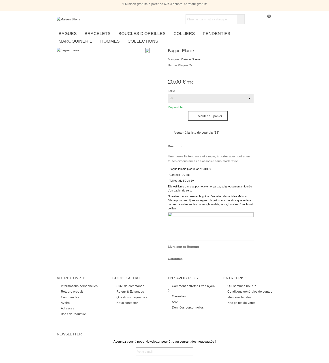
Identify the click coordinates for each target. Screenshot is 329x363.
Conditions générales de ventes (249, 291)
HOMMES (110, 41)
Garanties (179, 296)
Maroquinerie (75, 41)
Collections (143, 41)
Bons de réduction (74, 314)
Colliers (184, 33)
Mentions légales (239, 297)
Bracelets (98, 33)
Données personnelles (188, 307)
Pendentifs (216, 33)
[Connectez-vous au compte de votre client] (250, 19)
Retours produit (72, 291)
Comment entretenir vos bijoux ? (191, 288)
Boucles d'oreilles (142, 33)
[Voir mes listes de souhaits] (258, 19)
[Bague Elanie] (68, 50)
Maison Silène (191, 59)
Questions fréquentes (131, 297)
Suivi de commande (130, 286)
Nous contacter (127, 302)
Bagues (68, 33)
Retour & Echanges (130, 291)
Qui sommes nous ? (241, 286)
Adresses (67, 308)
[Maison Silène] (81, 19)
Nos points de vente (241, 302)
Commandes (70, 297)
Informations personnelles (79, 286)
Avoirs (65, 302)
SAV (175, 302)
